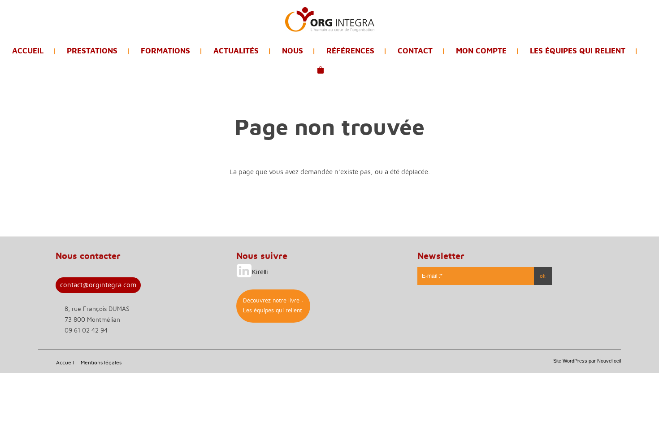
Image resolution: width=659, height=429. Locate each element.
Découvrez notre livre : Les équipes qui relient (273, 306)
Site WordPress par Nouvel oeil (587, 360)
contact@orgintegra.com (98, 285)
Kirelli (260, 272)
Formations (165, 51)
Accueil (27, 51)
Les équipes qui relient (577, 51)
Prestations (92, 51)
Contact (415, 51)
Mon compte (481, 51)
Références (350, 51)
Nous (292, 51)
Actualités (236, 51)
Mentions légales (101, 362)
